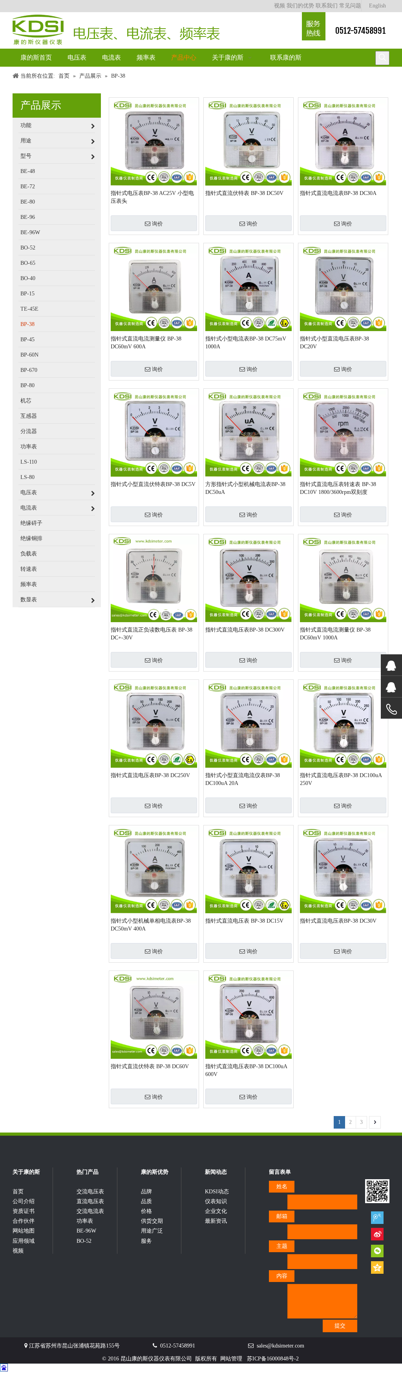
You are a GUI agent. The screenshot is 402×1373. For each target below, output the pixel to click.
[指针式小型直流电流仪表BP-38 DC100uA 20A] (248, 724)
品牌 (146, 1192)
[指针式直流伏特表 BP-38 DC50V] (248, 142)
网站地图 (24, 1231)
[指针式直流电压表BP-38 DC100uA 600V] (248, 1015)
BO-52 (84, 1241)
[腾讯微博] (377, 1217)
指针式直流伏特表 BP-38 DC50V (244, 193)
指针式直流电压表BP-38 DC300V (245, 630)
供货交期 (152, 1221)
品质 (146, 1201)
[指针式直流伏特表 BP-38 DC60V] (154, 1015)
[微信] (377, 1251)
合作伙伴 (24, 1221)
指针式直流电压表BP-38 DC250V (150, 775)
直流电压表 (90, 1201)
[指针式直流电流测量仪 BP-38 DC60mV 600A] (154, 287)
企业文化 (216, 1211)
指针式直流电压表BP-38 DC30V (338, 921)
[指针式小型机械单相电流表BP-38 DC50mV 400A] (154, 869)
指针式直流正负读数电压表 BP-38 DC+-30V (151, 634)
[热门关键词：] (382, 58)
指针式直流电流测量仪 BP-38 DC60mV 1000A (335, 634)
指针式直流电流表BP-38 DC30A (338, 193)
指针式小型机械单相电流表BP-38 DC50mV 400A (151, 925)
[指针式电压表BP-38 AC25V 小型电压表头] (154, 142)
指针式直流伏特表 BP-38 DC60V (150, 1066)
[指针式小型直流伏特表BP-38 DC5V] (154, 433)
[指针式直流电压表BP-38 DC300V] (248, 578)
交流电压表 (90, 1192)
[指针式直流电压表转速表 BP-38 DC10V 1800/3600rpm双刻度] (343, 433)
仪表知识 (216, 1201)
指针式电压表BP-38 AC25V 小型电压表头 (152, 197)
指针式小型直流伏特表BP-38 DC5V (153, 484)
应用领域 (24, 1241)
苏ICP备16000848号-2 (273, 1359)
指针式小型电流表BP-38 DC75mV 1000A (245, 343)
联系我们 (327, 6)
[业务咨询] (391, 709)
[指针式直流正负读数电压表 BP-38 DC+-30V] (154, 578)
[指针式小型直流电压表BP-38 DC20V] (343, 287)
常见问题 (350, 6)
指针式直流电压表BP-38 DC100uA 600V (246, 1070)
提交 (339, 1326)
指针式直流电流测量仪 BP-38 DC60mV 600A (146, 343)
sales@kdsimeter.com (280, 1346)
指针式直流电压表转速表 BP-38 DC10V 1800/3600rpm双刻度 (338, 488)
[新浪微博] (377, 1234)
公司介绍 (24, 1201)
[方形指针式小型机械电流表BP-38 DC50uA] (248, 433)
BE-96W (86, 1231)
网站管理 (231, 1359)
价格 (146, 1211)
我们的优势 (300, 6)
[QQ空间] (377, 1268)
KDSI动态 (217, 1192)
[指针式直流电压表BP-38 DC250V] (154, 724)
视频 (279, 6)
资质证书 (24, 1211)
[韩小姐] (391, 687)
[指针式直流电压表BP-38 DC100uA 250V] (343, 724)
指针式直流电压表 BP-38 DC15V (244, 921)
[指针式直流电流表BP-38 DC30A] (343, 142)
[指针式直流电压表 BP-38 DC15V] (248, 869)
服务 (146, 1241)
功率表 (85, 1221)
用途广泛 (152, 1231)
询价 (157, 223)
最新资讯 (216, 1221)
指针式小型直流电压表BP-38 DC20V (334, 343)
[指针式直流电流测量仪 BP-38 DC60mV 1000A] (343, 578)
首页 (18, 1192)
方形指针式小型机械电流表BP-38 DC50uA (245, 488)
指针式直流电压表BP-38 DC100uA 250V (341, 779)
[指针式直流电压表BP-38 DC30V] (343, 869)
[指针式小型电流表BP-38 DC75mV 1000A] (248, 287)
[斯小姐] (391, 665)
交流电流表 (90, 1211)
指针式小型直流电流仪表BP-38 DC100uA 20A (242, 779)
